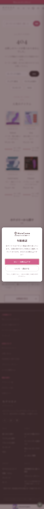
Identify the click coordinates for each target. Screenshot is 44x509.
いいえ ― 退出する (22, 268)
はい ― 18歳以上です (22, 261)
